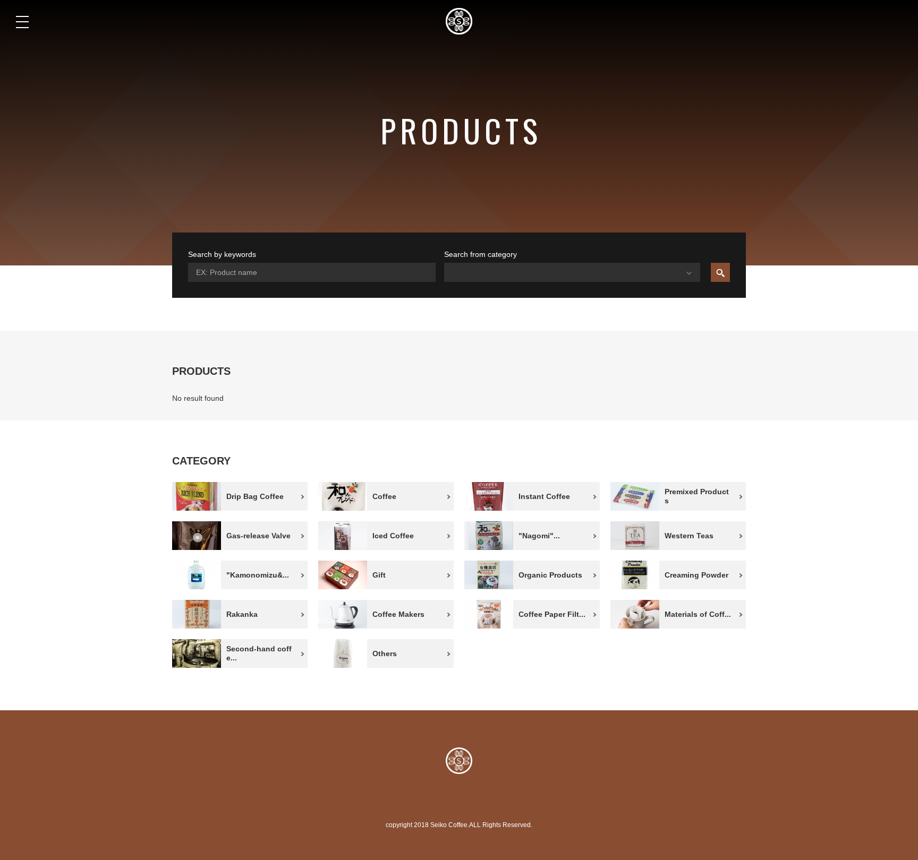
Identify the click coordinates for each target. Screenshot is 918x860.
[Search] (720, 272)
